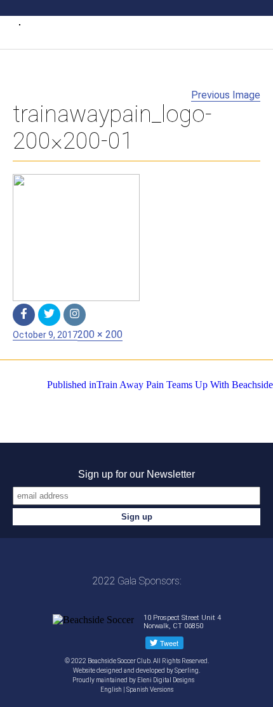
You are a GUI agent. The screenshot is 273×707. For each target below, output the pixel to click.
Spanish (137, 689)
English (111, 689)
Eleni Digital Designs (166, 680)
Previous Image (225, 95)
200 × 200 (100, 334)
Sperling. (187, 670)
